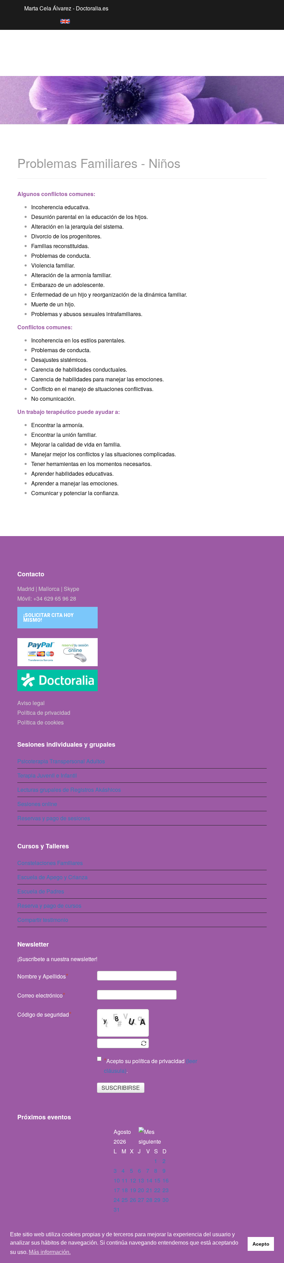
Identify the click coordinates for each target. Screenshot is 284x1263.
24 (117, 1200)
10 (117, 1180)
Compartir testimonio (42, 920)
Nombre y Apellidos (41, 976)
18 (125, 1190)
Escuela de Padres (40, 891)
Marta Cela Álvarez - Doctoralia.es (66, 8)
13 (141, 1180)
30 (165, 1200)
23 (165, 1190)
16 (165, 1180)
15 (157, 1180)
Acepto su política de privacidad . (150, 1066)
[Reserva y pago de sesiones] (142, 652)
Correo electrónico (40, 995)
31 (117, 1209)
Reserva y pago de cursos (49, 905)
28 (149, 1200)
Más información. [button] (50, 1252)
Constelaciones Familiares (50, 863)
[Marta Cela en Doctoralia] (142, 682)
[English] (61, 20)
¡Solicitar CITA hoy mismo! (48, 617)
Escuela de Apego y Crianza (52, 877)
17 (117, 1190)
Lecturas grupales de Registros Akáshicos (69, 790)
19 (133, 1190)
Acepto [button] (260, 1244)
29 (157, 1200)
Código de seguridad (43, 1014)
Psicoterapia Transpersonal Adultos (61, 761)
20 (141, 1190)
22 (157, 1190)
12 (133, 1180)
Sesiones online (37, 804)
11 (125, 1180)
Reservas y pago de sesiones (53, 818)
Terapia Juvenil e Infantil (47, 775)
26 (133, 1200)
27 (141, 1200)
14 (149, 1180)
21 (149, 1190)
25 (125, 1200)
